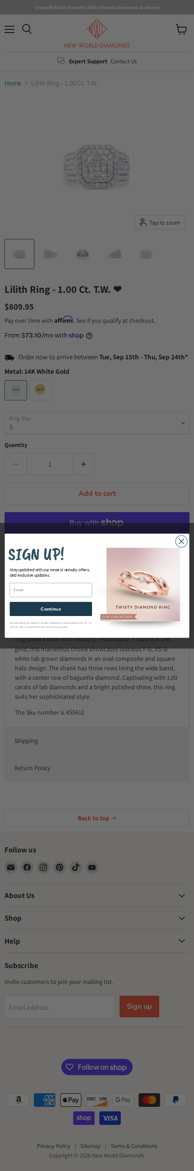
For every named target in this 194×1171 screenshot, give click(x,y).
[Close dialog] (181, 541)
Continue (51, 608)
